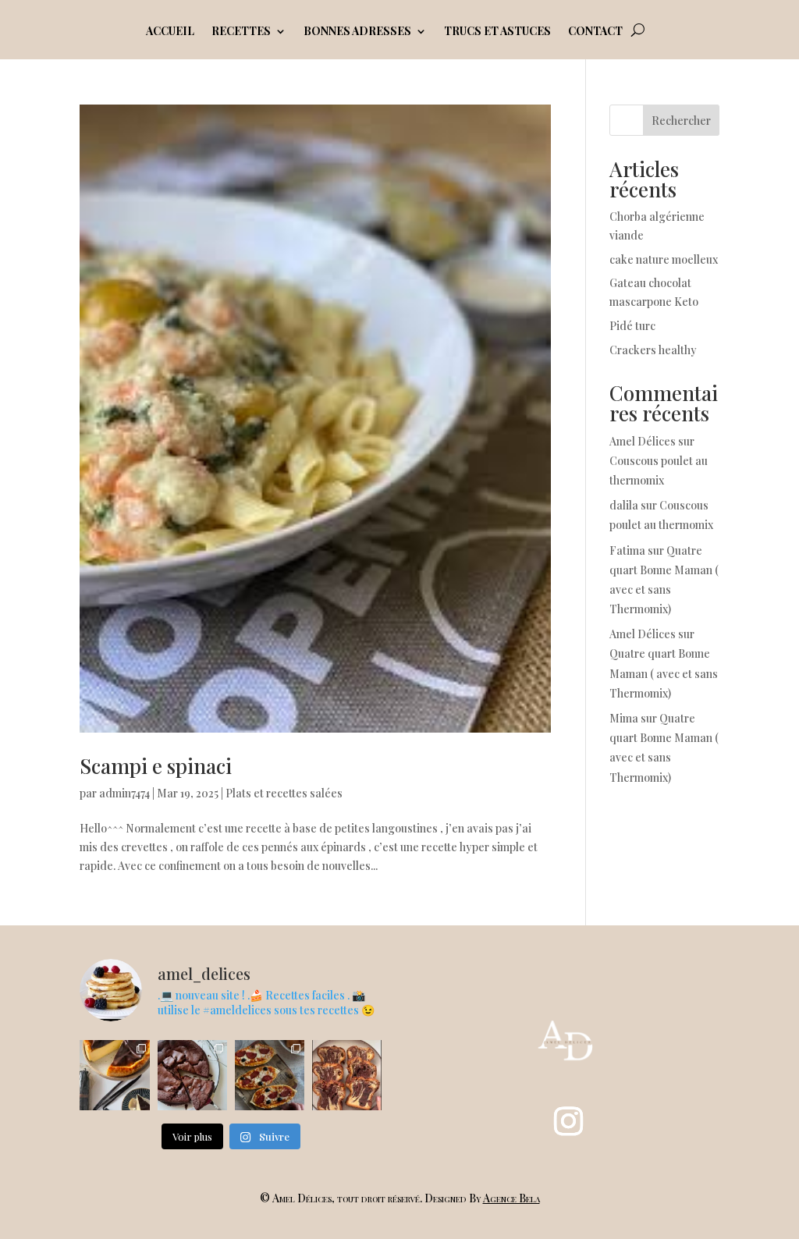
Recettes (241, 32)
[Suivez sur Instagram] (568, 1121)
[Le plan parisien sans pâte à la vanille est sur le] (114, 1074)
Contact (595, 32)
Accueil (170, 32)
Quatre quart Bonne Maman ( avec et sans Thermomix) (663, 673)
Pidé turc (632, 325)
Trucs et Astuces (497, 32)
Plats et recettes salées (284, 793)
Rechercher (681, 120)
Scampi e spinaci (156, 765)
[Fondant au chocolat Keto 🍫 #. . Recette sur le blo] (192, 1074)
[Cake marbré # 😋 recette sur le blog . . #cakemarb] (347, 1074)
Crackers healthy (653, 350)
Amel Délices (642, 441)
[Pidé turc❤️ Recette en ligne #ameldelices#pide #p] (269, 1074)
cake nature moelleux (663, 259)
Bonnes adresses (357, 32)
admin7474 (124, 793)
